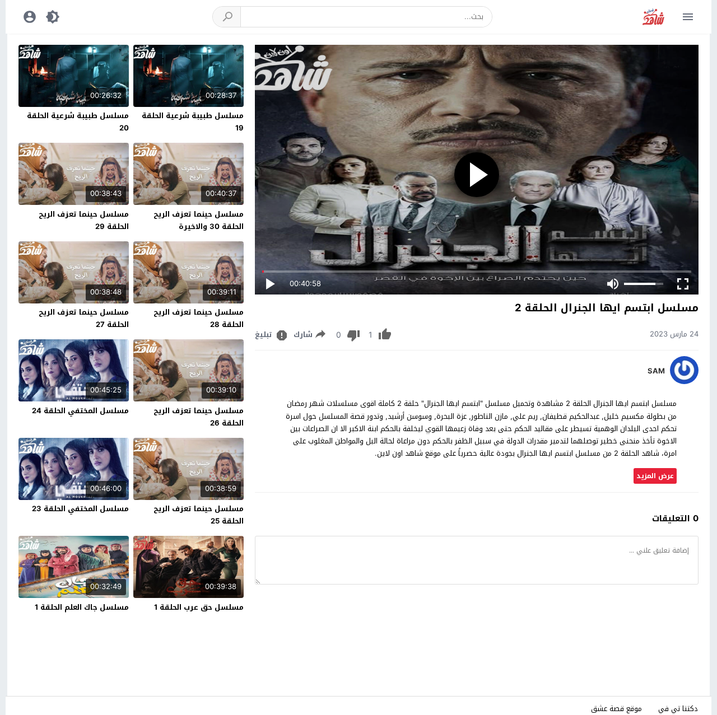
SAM (656, 371)
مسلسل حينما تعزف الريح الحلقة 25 (198, 515)
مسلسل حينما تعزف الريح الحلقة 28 (198, 318)
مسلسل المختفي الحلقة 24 (80, 411)
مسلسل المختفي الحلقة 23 (80, 509)
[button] (227, 17)
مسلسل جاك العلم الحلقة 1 (82, 607)
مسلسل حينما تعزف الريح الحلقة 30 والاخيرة (198, 220)
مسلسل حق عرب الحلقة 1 (199, 607)
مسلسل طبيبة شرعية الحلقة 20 (78, 122)
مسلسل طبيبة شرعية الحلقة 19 (193, 122)
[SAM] (684, 382)
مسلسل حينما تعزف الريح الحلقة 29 (84, 220)
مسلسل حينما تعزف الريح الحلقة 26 (198, 417)
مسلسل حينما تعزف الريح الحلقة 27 (84, 318)
